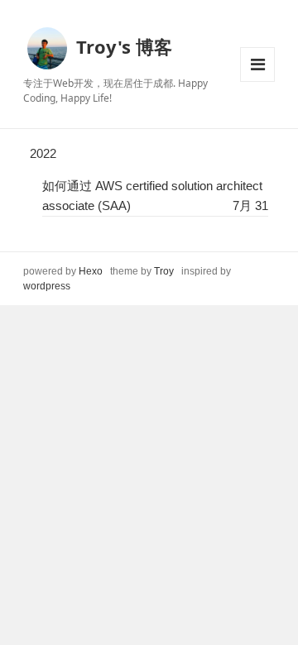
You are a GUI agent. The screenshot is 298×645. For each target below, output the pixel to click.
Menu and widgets (257, 64)
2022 (43, 153)
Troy (164, 271)
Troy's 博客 (124, 45)
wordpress (46, 286)
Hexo (91, 271)
